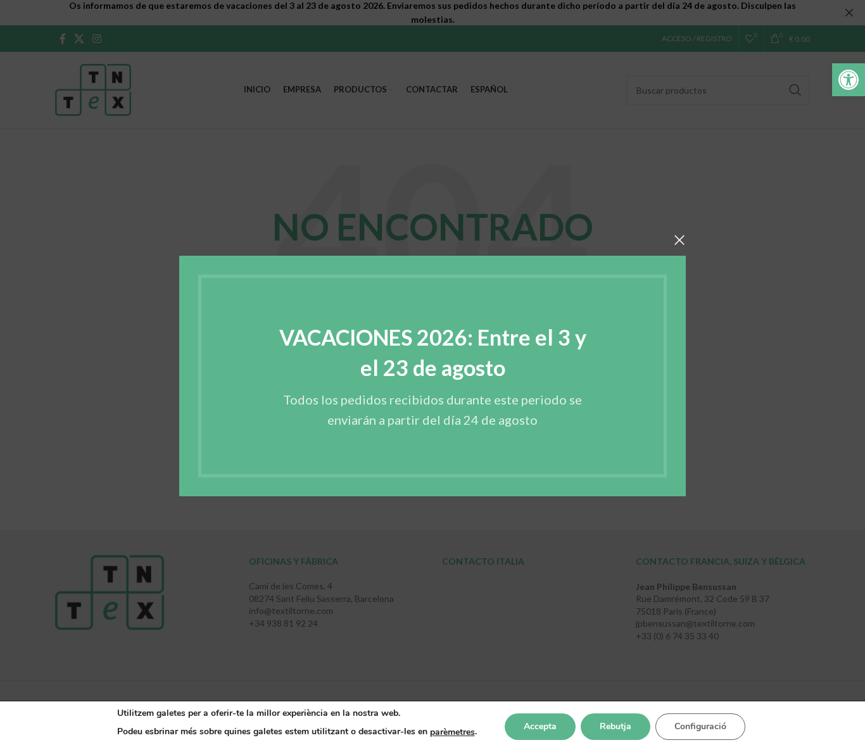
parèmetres (452, 732)
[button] (848, 79)
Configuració (700, 726)
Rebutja (615, 726)
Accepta (540, 726)
